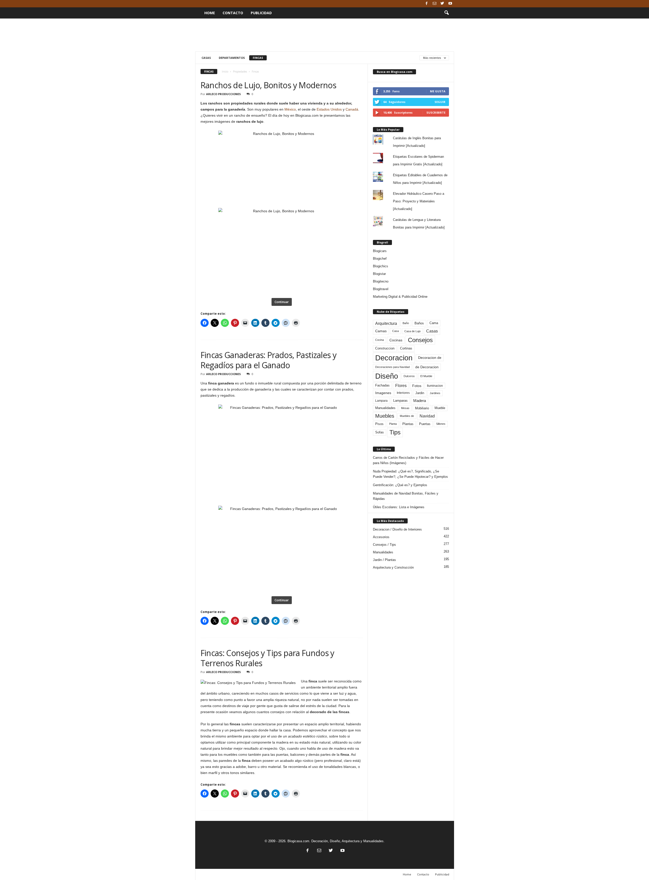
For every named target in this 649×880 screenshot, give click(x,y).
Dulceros (409, 376)
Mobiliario (422, 408)
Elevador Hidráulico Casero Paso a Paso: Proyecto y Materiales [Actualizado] (418, 201)
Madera (419, 400)
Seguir (440, 102)
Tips (395, 432)
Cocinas (395, 340)
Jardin (419, 393)
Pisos (379, 424)
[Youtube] (450, 3)
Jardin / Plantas (384, 560)
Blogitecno (380, 281)
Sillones (440, 423)
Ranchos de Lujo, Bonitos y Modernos (268, 85)
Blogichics (380, 266)
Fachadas (382, 385)
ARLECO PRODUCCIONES (223, 94)
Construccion (384, 348)
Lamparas (400, 400)
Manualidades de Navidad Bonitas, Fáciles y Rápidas (405, 496)
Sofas (379, 432)
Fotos (416, 386)
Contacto (233, 12)
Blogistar (379, 274)
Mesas (405, 408)
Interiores (403, 393)
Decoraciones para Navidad (392, 366)
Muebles (384, 416)
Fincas (258, 58)
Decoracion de (429, 358)
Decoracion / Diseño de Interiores (397, 529)
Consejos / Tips (384, 545)
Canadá (352, 109)
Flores (401, 385)
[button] (446, 13)
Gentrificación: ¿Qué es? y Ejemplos (400, 485)
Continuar (282, 302)
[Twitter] (442, 3)
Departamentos (232, 58)
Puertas (424, 424)
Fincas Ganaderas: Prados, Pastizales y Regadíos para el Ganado (269, 360)
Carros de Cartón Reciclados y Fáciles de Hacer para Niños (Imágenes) (408, 460)
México (290, 109)
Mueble (440, 408)
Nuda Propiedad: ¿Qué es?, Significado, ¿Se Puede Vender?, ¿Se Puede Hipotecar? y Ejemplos (410, 474)
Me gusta (437, 91)
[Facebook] (427, 3)
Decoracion (393, 358)
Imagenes (383, 393)
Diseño (386, 376)
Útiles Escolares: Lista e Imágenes (398, 507)
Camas (381, 331)
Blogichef (380, 258)
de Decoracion (427, 367)
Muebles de (407, 415)
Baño (406, 323)
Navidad (427, 416)
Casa (395, 330)
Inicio (225, 71)
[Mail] (434, 3)
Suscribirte (435, 112)
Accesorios (381, 537)
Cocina (379, 339)
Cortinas (406, 348)
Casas (206, 58)
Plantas (407, 424)
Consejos (420, 340)
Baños (419, 323)
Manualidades (385, 408)
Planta (393, 423)
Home (209, 12)
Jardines (435, 393)
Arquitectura (386, 323)
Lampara (381, 400)
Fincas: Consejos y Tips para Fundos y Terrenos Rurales (267, 657)
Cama (433, 323)
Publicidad (261, 12)
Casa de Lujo (412, 331)
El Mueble (426, 376)
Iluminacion (435, 385)
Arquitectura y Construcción (393, 567)
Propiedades (240, 71)
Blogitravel (380, 289)
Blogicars (380, 251)
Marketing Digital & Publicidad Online (400, 296)
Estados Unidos (329, 109)
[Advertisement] (324, 35)
